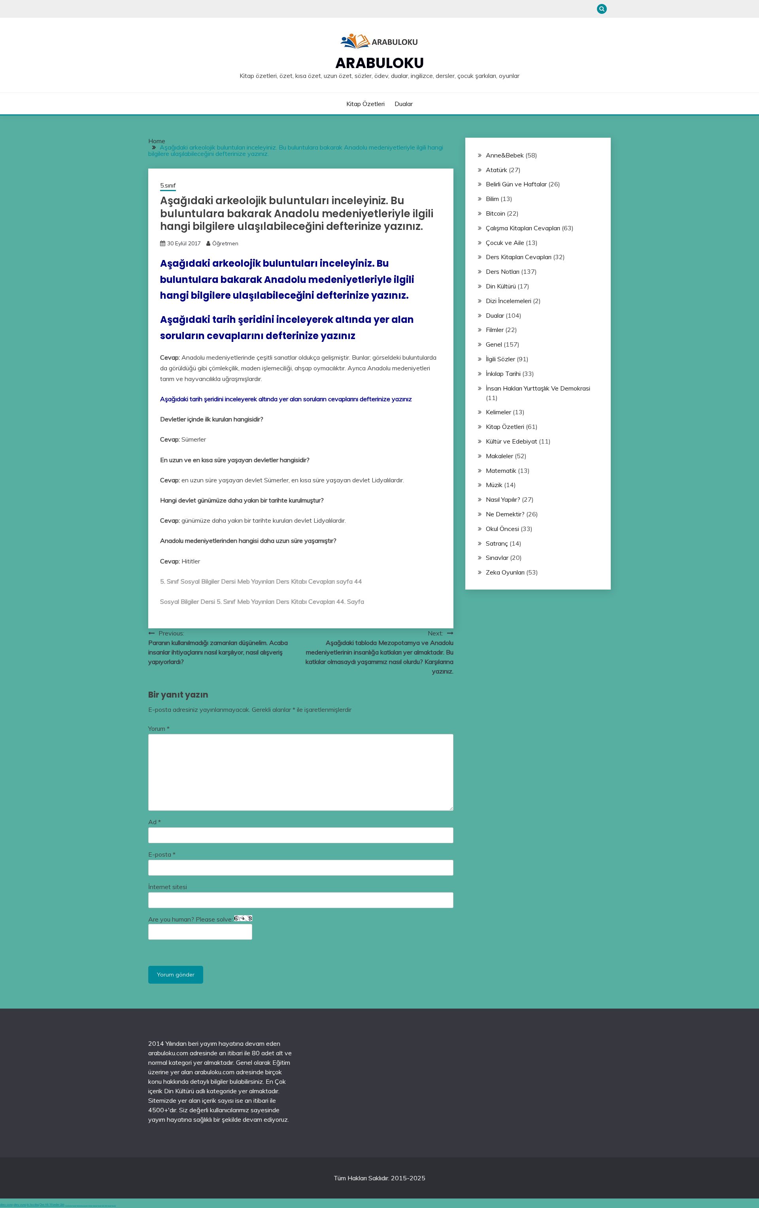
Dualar (404, 104)
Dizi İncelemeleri (508, 301)
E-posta (162, 854)
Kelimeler (498, 412)
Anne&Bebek (505, 155)
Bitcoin (495, 213)
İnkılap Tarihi (503, 373)
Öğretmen (225, 243)
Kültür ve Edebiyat (511, 441)
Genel (494, 344)
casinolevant (90, 1205)
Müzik (494, 485)
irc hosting (33, 1204)
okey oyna (6, 1204)
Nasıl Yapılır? (503, 499)
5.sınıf (168, 185)
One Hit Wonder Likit (52, 1204)
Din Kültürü (501, 286)
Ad (154, 822)
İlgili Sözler (500, 359)
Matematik (501, 470)
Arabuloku (379, 63)
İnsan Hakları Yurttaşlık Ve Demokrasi (538, 388)
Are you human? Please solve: (191, 919)
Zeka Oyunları (505, 572)
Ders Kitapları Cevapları (518, 257)
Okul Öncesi (502, 529)
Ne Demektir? (505, 514)
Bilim (492, 199)
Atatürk (496, 170)
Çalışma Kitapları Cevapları (523, 228)
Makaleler (499, 456)
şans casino (100, 1205)
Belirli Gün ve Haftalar (516, 184)
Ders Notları (502, 271)
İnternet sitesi (167, 887)
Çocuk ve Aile (505, 243)
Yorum (159, 728)
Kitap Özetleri (365, 104)
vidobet (103, 1205)
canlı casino (74, 1205)
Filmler (495, 330)
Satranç (497, 543)
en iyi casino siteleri (68, 1205)
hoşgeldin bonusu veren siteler (82, 1205)
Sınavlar (497, 557)
